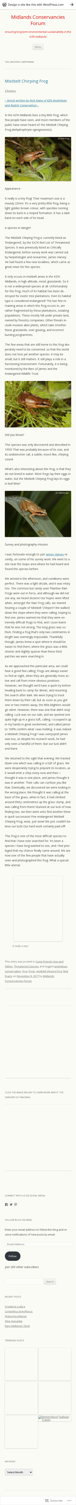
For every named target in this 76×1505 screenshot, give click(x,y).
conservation (13, 971)
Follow (12, 1256)
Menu (38, 46)
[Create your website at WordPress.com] (38, 4)
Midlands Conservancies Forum (38, 20)
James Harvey (55, 554)
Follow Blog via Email (18, 1219)
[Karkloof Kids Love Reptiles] (21, 1432)
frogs (32, 971)
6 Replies (10, 91)
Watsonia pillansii (16, 1316)
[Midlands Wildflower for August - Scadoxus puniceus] (21, 1364)
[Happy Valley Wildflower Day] (55, 1398)
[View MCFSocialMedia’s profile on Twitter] (11, 1204)
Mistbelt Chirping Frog (26, 81)
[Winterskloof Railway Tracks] (55, 1418)
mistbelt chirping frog (49, 971)
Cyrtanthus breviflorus (19, 1311)
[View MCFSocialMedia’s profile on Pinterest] (15, 1204)
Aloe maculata (13, 1321)
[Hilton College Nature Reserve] (21, 1398)
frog (24, 971)
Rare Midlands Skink (17, 1326)
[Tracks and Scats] (55, 1364)
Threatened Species (26, 966)
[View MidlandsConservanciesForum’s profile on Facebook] (6, 1204)
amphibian (60, 966)
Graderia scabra (15, 1306)
